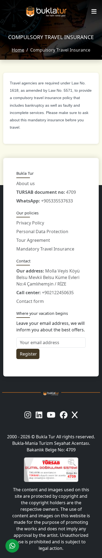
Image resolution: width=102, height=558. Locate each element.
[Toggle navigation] (94, 12)
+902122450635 (45, 293)
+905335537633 (44, 201)
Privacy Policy (30, 223)
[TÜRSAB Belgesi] (51, 469)
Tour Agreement (33, 240)
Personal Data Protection (42, 231)
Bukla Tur (46, 437)
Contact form (30, 301)
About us (25, 183)
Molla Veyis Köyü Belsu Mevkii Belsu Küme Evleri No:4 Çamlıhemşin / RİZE (48, 277)
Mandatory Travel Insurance (45, 249)
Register (28, 354)
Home (18, 50)
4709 (46, 192)
